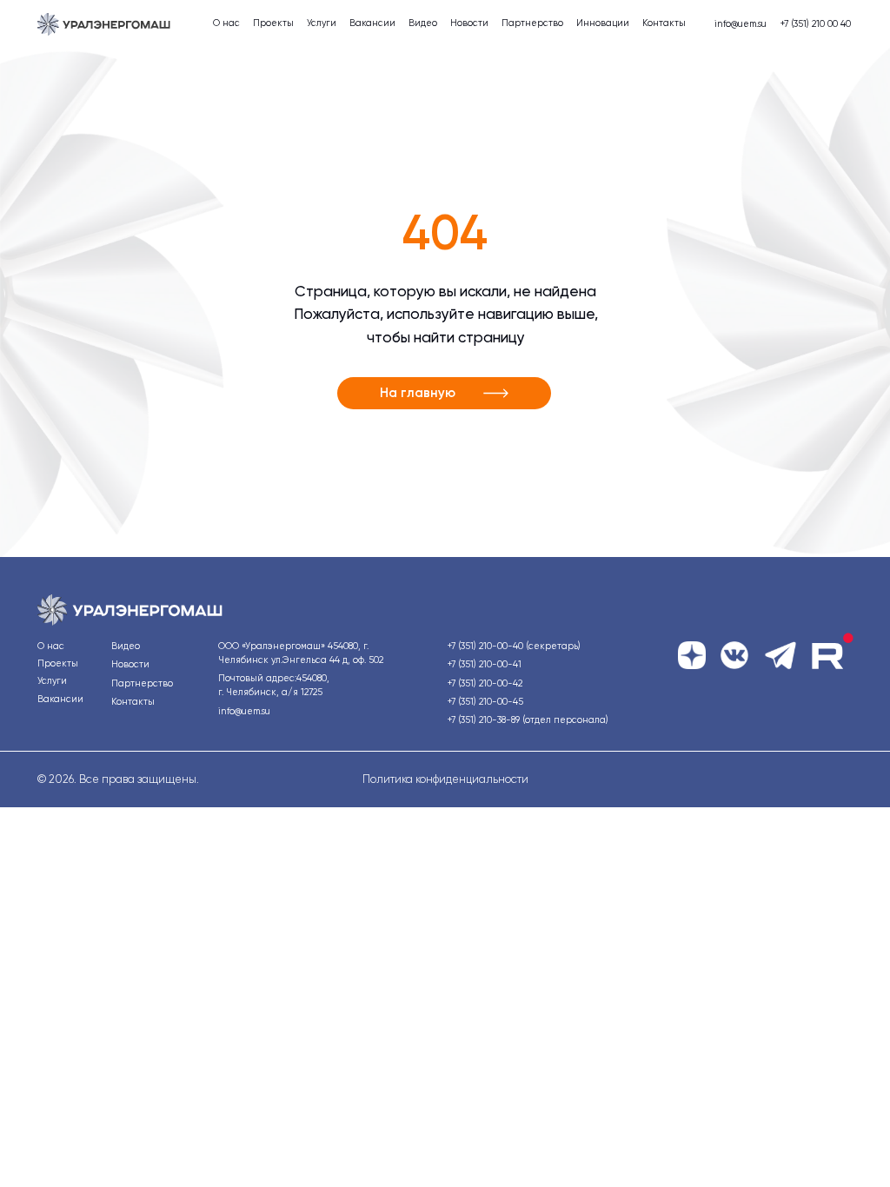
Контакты (664, 23)
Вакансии (372, 23)
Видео (422, 23)
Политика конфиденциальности (445, 779)
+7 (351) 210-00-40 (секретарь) (514, 646)
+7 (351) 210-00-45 (485, 701)
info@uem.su (740, 24)
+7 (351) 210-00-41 (484, 664)
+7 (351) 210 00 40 (815, 24)
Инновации (602, 23)
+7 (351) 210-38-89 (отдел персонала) (528, 720)
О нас (226, 23)
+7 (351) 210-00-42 (485, 683)
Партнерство (532, 23)
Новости (469, 23)
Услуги (321, 23)
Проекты (273, 23)
